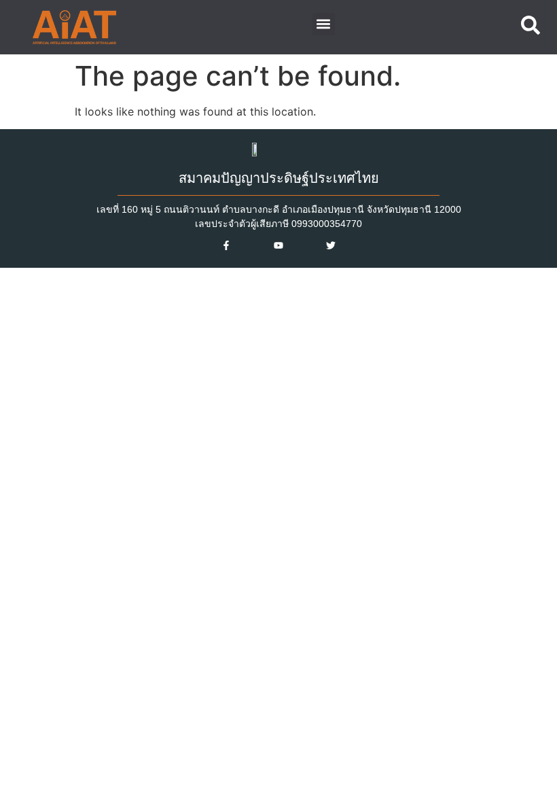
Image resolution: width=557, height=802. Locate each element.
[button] (323, 24)
